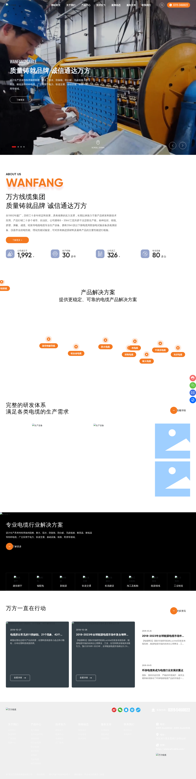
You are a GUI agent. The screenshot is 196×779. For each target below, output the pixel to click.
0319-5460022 (180, 5)
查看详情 (18, 677)
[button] (14, 147)
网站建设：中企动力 (83, 774)
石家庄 (95, 774)
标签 (102, 774)
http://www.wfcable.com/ (170, 749)
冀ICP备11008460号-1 (59, 774)
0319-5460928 (182, 728)
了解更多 (21, 100)
